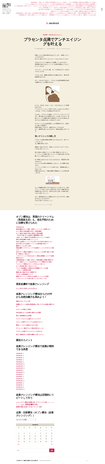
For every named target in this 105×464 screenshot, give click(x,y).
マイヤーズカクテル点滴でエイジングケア (28, 319)
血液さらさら (43, 48)
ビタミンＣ (18, 404)
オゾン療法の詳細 (27, 402)
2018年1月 (19, 387)
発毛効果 (22, 404)
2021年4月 (19, 376)
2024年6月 (19, 359)
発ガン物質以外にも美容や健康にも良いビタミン (30, 334)
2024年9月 (19, 357)
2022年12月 (19, 364)
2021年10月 (19, 372)
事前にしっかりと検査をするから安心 (27, 325)
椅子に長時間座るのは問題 (23, 315)
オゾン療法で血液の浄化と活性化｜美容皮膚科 (84, 4)
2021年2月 (19, 378)
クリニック (41, 402)
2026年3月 (19, 353)
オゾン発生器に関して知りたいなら (22, 6)
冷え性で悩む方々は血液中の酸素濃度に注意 (30, 235)
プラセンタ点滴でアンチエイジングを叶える (52, 41)
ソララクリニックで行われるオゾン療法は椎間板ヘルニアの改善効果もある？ (77, 6)
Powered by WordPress (45, 460)
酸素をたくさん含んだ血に (90, 15)
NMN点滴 (18, 402)
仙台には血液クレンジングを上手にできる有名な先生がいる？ (81, 9)
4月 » (52, 444)
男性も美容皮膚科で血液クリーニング (87, 13)
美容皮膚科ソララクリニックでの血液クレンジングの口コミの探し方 (65, 15)
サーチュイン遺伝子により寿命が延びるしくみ (29, 328)
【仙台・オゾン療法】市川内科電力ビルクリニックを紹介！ (53, 2)
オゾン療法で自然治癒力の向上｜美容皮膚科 (60, 4)
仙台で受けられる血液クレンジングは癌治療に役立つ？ (51, 9)
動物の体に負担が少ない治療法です (87, 11)
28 (35, 441)
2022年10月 (19, 368)
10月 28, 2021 (52, 48)
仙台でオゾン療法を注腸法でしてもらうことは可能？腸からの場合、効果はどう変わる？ (75, 7)
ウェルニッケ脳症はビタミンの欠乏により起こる (36, 4)
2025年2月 (19, 355)
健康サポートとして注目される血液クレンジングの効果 (64, 11)
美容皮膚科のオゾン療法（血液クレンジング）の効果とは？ (33, 15)
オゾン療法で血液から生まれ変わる (6, 5)
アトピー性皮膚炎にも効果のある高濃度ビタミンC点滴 (82, 2)
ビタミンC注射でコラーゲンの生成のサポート (29, 322)
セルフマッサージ (51, 402)
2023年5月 (19, 362)
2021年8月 (19, 374)
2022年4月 (19, 370)
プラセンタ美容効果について (45, 7)
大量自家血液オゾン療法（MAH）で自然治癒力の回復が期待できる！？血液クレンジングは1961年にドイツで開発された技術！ (46, 13)
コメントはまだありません (64, 48)
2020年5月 (19, 385)
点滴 (51, 204)
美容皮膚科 (45, 34)
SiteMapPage (34, 2)
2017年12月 (19, 389)
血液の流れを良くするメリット (55, 34)
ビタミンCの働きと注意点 (23, 309)
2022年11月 (19, 366)
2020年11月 (19, 380)
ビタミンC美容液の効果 (24, 270)
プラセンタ (47, 204)
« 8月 (18, 444)
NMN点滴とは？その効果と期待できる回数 (28, 312)
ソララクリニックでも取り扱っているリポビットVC (45, 6)
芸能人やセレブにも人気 (23, 301)
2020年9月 (19, 383)
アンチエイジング (40, 204)
